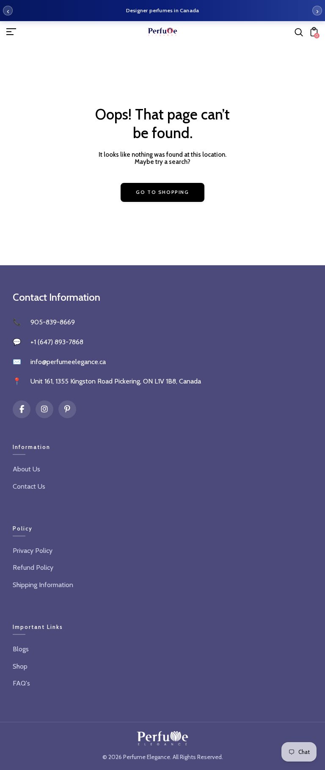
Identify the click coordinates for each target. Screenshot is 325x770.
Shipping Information (43, 585)
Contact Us (29, 486)
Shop (20, 666)
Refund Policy (33, 567)
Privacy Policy (32, 551)
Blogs (21, 649)
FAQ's (21, 683)
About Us (26, 469)
